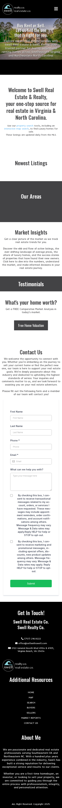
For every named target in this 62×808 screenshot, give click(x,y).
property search (25, 125)
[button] (57, 9)
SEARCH (31, 702)
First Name (16, 411)
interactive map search (16, 128)
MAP (31, 697)
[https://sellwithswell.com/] (16, 9)
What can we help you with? (26, 469)
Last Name (16, 426)
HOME (31, 692)
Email (14, 454)
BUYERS (31, 707)
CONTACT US (31, 722)
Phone (15, 440)
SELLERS (31, 712)
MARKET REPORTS (31, 717)
